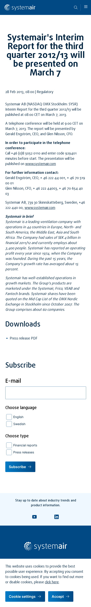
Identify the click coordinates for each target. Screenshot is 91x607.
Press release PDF (23, 338)
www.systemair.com (40, 164)
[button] (86, 6)
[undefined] (19, 10)
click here (52, 582)
